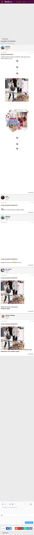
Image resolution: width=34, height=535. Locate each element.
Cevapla (31, 192)
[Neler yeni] (29, 1)
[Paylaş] (30, 52)
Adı (2, 515)
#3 (32, 222)
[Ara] (32, 1)
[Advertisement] (17, 21)
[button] (2, 504)
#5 (32, 321)
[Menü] (2, 1)
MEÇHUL (4, 43)
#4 (32, 275)
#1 (32, 52)
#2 (32, 202)
